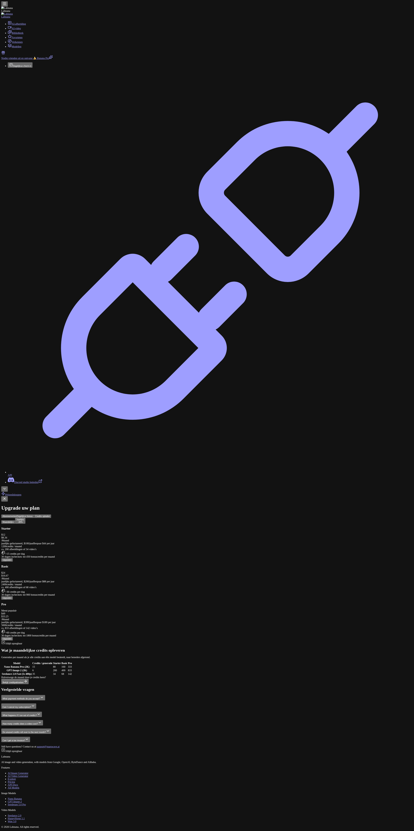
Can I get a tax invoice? (14, 740)
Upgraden (7, 560)
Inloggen (16, 494)
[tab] (20, 521)
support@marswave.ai (48, 746)
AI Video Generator (18, 776)
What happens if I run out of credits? (20, 715)
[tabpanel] (207, 601)
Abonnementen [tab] (18, 516)
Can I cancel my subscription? (17, 707)
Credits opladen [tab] (42, 516)
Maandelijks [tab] (8, 522)
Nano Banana (15, 798)
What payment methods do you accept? (21, 698)
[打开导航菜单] (4, 4)
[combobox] (4, 489)
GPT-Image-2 (15, 801)
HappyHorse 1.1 (16, 818)
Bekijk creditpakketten (13, 682)
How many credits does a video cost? (20, 724)
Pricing (11, 781)
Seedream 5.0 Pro (17, 804)
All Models (13, 787)
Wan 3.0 (12, 821)
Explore (12, 779)
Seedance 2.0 (14, 815)
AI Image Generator (18, 773)
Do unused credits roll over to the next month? (24, 732)
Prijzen (8, 494)
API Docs (13, 784)
